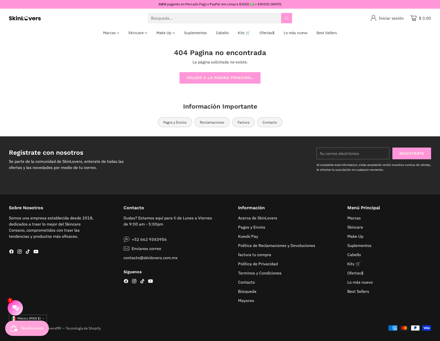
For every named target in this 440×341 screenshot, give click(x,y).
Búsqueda (247, 291)
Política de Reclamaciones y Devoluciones (276, 245)
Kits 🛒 (354, 263)
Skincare (355, 227)
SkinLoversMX (50, 328)
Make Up (355, 236)
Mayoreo (246, 300)
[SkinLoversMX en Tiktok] (28, 252)
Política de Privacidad (258, 263)
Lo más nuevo (360, 282)
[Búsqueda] (286, 18)
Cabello (354, 254)
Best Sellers (358, 291)
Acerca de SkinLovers (257, 217)
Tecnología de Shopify (83, 328)
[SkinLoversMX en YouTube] (36, 252)
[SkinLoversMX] (25, 18)
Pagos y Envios (251, 227)
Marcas (354, 217)
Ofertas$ (355, 273)
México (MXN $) (29, 318)
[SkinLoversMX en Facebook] (11, 252)
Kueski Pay (248, 236)
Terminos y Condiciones (260, 273)
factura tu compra (254, 254)
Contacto (246, 282)
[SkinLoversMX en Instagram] (20, 252)
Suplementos (359, 245)
